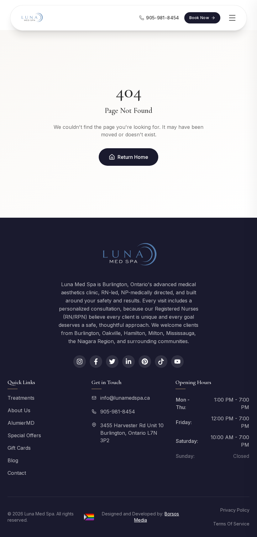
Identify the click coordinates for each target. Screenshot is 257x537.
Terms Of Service (231, 523)
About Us (19, 410)
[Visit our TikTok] (161, 361)
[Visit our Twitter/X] (112, 361)
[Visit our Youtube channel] (177, 361)
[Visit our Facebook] (96, 361)
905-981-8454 (117, 411)
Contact (17, 473)
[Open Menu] (232, 18)
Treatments (21, 398)
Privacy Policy (234, 510)
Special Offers (24, 435)
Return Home (133, 157)
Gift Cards (19, 448)
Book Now (199, 17)
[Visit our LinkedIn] (128, 361)
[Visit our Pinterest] (145, 361)
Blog (13, 460)
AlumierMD (21, 423)
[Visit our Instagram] (79, 361)
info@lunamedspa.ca (125, 398)
